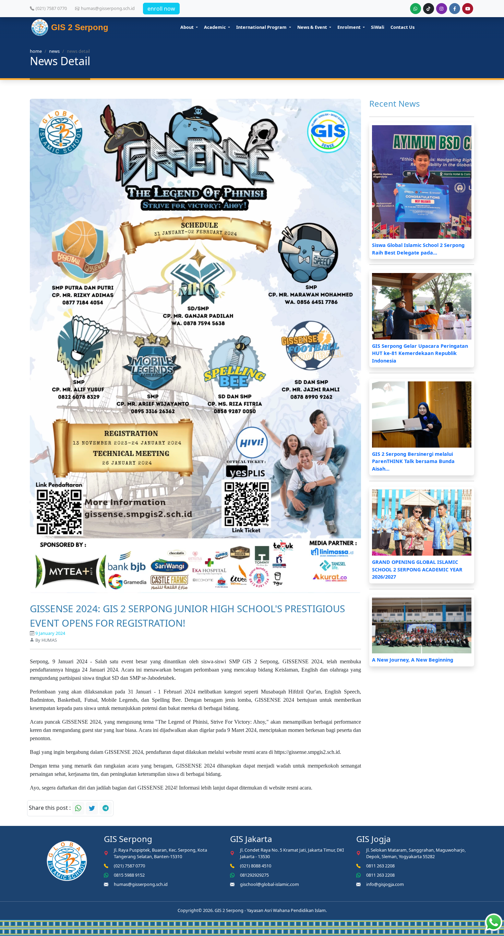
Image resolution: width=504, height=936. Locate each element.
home (36, 51)
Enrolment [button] (349, 27)
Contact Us (403, 27)
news (54, 51)
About (187, 27)
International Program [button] (262, 27)
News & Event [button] (312, 27)
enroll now (161, 8)
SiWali (377, 27)
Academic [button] (215, 27)
